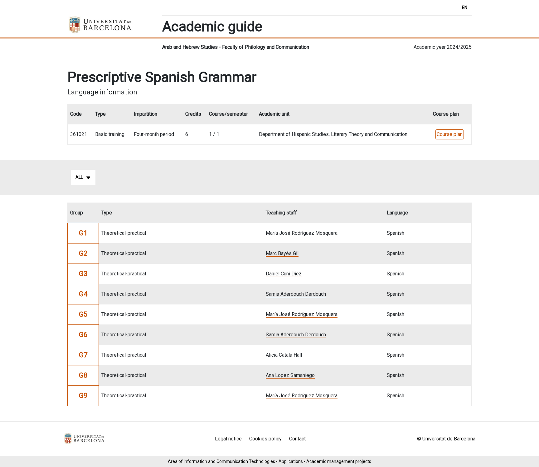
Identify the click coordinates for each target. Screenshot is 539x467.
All (79, 177)
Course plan (450, 134)
